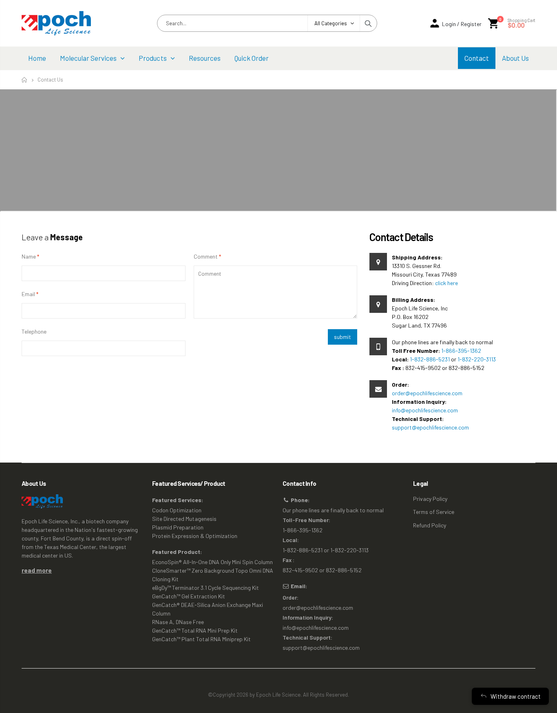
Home (25, 80)
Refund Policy (429, 525)
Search (368, 23)
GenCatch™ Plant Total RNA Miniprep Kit (201, 639)
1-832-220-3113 (477, 359)
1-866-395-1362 (461, 350)
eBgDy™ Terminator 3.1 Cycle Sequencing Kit (205, 587)
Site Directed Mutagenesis (184, 518)
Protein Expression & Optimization (194, 535)
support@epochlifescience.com (430, 427)
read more (37, 570)
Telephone (34, 331)
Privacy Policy (430, 498)
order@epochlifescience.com (427, 393)
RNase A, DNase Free (178, 621)
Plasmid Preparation (177, 527)
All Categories (330, 23)
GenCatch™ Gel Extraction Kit (188, 596)
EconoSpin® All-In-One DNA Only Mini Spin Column (212, 561)
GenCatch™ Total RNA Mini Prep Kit (195, 630)
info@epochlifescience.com (425, 410)
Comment (206, 256)
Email (28, 293)
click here (446, 282)
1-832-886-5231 (430, 359)
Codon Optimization (176, 510)
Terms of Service (433, 511)
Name (29, 256)
